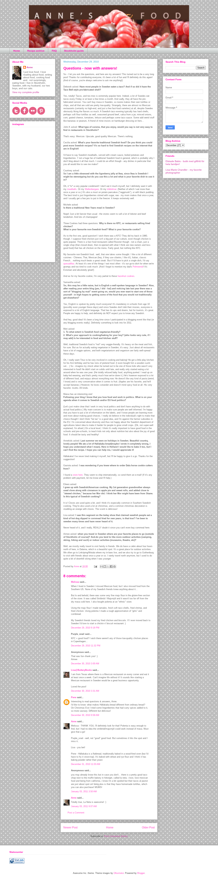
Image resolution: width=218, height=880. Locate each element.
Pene (73, 697)
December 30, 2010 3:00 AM (85, 663)
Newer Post (70, 827)
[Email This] (101, 566)
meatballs (72, 189)
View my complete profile (25, 92)
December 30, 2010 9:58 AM (85, 715)
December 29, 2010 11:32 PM (85, 645)
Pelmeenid (138, 266)
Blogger (141, 873)
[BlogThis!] (104, 566)
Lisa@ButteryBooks (81, 670)
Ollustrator (119, 873)
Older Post (148, 827)
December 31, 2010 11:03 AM (85, 764)
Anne (73, 721)
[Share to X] (108, 566)
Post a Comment (76, 812)
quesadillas (68, 263)
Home (16, 50)
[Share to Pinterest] (114, 566)
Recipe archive (35, 50)
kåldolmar (111, 189)
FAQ (54, 50)
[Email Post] (95, 566)
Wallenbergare (92, 189)
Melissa (75, 582)
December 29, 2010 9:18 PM (85, 627)
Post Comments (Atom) (116, 836)
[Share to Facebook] (111, 566)
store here (78, 475)
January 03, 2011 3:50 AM (84, 791)
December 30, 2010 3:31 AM (85, 691)
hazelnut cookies (126, 276)
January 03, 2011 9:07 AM (84, 806)
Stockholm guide (74, 50)
